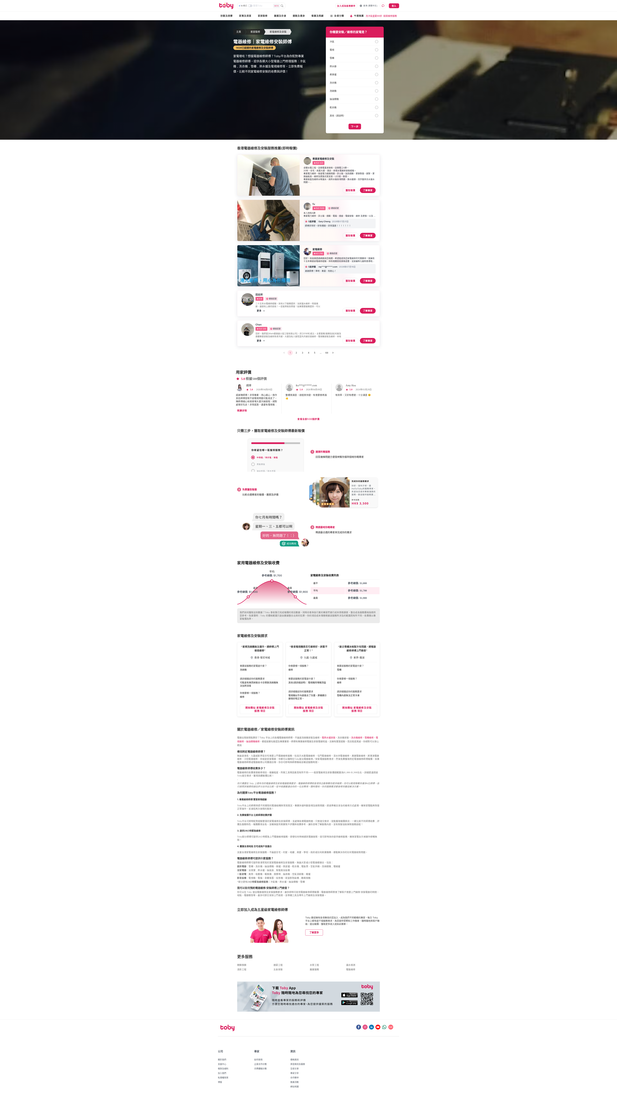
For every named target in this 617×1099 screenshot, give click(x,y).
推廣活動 (294, 1082)
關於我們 (222, 1059)
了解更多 (314, 932)
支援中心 (222, 1064)
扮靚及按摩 (226, 16)
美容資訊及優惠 (297, 1064)
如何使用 (258, 1059)
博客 (220, 1082)
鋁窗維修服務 (390, 15)
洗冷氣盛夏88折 (374, 15)
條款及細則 (223, 1068)
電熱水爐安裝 (328, 737)
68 (326, 352)
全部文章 (294, 1068)
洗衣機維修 (356, 737)
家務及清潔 (245, 16)
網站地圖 (294, 1086)
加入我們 (222, 1073)
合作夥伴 (294, 1077)
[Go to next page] (332, 352)
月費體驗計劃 (260, 1068)
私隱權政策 (223, 1077)
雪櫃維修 (369, 737)
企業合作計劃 (260, 1064)
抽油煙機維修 (253, 741)
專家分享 (294, 1073)
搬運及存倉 (280, 16)
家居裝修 (263, 16)
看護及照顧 (317, 16)
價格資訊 (294, 1059)
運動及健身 (299, 16)
